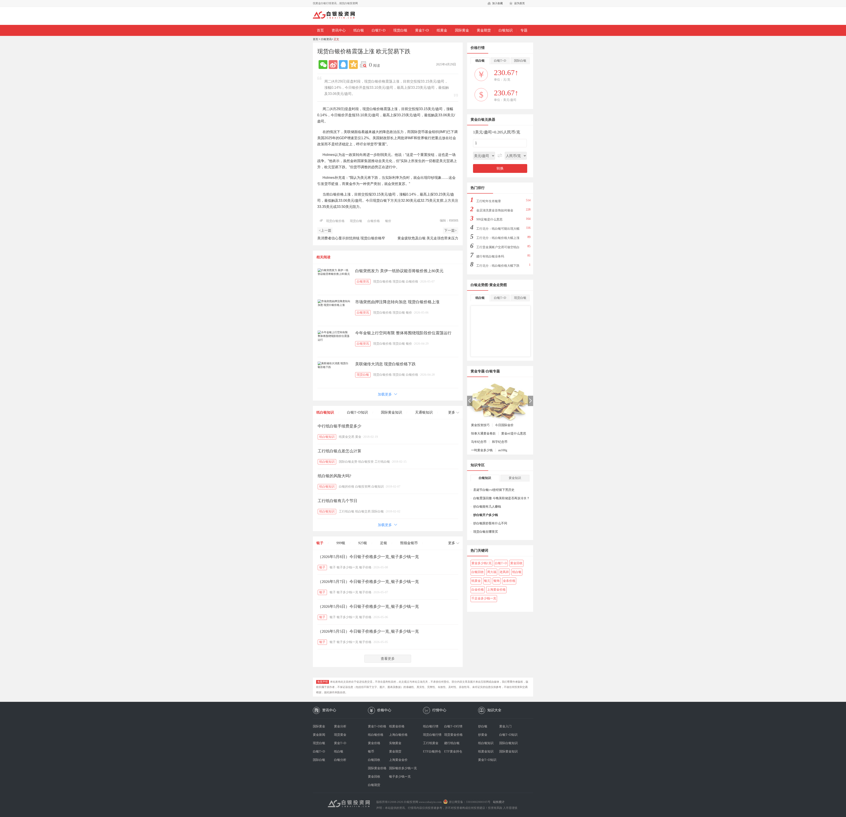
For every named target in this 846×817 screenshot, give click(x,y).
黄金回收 (516, 563)
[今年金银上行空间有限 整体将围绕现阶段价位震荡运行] (334, 336)
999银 (340, 543)
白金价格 (477, 589)
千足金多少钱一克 (483, 598)
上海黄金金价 (398, 760)
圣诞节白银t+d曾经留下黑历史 (493, 490)
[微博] (333, 64)
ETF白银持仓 (432, 751)
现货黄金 (340, 734)
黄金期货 (484, 30)
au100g (502, 450)
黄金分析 (340, 726)
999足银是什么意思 (489, 219)
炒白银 (482, 726)
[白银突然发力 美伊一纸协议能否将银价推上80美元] (334, 272)
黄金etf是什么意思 (513, 433)
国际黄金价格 (377, 768)
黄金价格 (374, 743)
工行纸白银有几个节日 (337, 501)
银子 (319, 543)
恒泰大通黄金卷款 (483, 433)
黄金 (358, 436)
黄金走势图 (498, 285)
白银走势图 (479, 285)
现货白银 (400, 30)
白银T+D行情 (453, 726)
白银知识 (506, 30)
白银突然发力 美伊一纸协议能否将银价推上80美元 (399, 271)
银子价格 (365, 567)
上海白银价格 (398, 734)
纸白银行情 (430, 726)
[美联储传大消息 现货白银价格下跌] (334, 365)
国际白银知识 (508, 743)
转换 (500, 168)
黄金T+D (422, 30)
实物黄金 (395, 743)
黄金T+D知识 (487, 760)
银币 (371, 751)
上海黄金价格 (496, 589)
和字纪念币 (499, 442)
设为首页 (519, 3)
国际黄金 (462, 30)
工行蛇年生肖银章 (488, 201)
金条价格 (509, 580)
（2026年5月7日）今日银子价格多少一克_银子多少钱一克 (368, 581)
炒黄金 (482, 734)
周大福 (491, 572)
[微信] (323, 64)
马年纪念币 (478, 442)
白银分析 (340, 760)
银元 (487, 580)
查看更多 (388, 658)
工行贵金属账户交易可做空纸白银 (497, 248)
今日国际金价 (504, 425)
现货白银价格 (335, 221)
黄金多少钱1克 (481, 563)
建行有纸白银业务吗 (490, 256)
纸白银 (358, 30)
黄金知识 (515, 478)
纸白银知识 (325, 412)
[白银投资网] (337, 15)
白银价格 (373, 221)
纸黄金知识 (486, 751)
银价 (388, 221)
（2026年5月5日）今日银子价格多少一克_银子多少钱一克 (368, 631)
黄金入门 (505, 726)
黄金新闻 (319, 734)
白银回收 (477, 572)
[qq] (343, 64)
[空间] (353, 64)
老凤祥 (504, 572)
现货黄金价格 (453, 734)
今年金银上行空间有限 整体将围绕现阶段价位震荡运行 (403, 333)
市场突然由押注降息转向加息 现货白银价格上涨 (397, 302)
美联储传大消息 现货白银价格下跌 (385, 364)
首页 (320, 30)
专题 (523, 30)
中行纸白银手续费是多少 (339, 426)
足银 (383, 543)
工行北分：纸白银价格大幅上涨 (497, 238)
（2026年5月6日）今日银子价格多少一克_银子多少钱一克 (368, 606)
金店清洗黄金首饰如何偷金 (494, 210)
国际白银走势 (348, 461)
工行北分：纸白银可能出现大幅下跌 (497, 230)
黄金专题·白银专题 (485, 371)
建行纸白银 (452, 743)
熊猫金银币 (409, 543)
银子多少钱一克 (347, 567)
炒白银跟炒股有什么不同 (490, 523)
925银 (362, 543)
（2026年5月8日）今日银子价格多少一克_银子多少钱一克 (368, 557)
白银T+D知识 (357, 412)
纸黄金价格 (396, 726)
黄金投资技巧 (480, 425)
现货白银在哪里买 (485, 531)
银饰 (497, 580)
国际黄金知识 (391, 412)
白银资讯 (326, 39)
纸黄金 (442, 30)
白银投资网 (363, 486)
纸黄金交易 (346, 436)
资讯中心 (339, 30)
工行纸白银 (382, 461)
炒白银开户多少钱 (485, 515)
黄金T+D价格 (377, 726)
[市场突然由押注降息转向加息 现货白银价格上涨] (334, 303)
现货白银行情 (432, 734)
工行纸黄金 (430, 743)
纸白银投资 (366, 461)
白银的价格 (346, 486)
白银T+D (379, 30)
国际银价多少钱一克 (399, 768)
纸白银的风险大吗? (334, 476)
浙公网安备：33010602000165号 (469, 802)
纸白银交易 (363, 511)
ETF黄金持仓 (453, 751)
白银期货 (374, 785)
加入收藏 (497, 3)
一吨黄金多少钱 (482, 450)
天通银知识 (424, 412)
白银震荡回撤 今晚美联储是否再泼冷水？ (501, 498)
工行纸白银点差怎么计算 (339, 451)
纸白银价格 (375, 734)
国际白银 (377, 511)
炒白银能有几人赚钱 (487, 506)
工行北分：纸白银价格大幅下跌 (497, 265)
